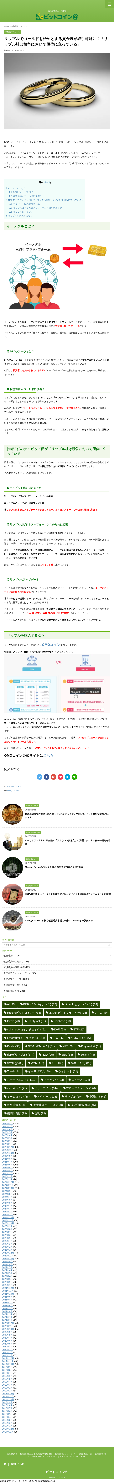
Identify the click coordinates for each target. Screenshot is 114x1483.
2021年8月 (7, 1300)
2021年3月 (7, 1314)
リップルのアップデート (23, 212)
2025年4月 (7, 1170)
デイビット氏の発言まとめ (24, 204)
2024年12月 (8, 1182)
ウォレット (68, 1071)
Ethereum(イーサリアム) (26, 1037)
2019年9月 (7, 1367)
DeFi (60, 1029)
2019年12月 (8, 1358)
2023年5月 (7, 1238)
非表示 (47, 182)
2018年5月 (7, 1414)
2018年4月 (7, 1417)
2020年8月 (7, 1335)
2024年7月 (7, 1197)
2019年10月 (8, 1364)
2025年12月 (8, 1147)
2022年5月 (7, 1273)
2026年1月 (7, 1144)
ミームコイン (18, 1096)
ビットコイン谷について (69, 1457)
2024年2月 (7, 1211)
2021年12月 (8, 1288)
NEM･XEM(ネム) (41, 1046)
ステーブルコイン (21, 1079)
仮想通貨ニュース (14, 786)
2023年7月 (7, 1232)
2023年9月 (7, 1226)
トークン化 (54, 1079)
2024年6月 (7, 1200)
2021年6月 (7, 1305)
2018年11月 (8, 1396)
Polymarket (91, 1046)
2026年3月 (7, 1138)
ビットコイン (46, 1088)
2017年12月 (8, 1429)
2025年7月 (7, 1162)
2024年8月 (7, 1194)
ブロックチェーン (81, 1088)
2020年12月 (8, 1323)
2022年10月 (8, 1258)
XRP (57, 1063)
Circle (13, 1021)
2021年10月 (8, 1294)
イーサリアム (39, 1071)
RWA (48, 1054)
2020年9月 (7, 1332)
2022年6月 (7, 1270)
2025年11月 (8, 1150)
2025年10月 (8, 1153)
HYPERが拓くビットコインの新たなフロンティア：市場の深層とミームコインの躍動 (68, 894)
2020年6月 (7, 1341)
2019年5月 (7, 1379)
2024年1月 (7, 1214)
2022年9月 (7, 1261)
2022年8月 (7, 1264)
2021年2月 (7, 1317)
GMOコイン (81, 1037)
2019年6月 (7, 1376)
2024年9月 (7, 1191)
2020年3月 (7, 1349)
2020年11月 (8, 1326)
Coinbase (62, 1021)
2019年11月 (8, 1361)
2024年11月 (8, 1185)
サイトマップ (52, 1457)
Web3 (37, 1063)
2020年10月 (8, 1329)
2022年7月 (7, 1267)
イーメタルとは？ (16, 188)
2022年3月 (7, 1279)
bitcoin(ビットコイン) (24, 1012)
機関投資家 (17, 1113)
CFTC (101, 1012)
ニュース (80, 1079)
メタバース (47, 1096)
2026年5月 (7, 1132)
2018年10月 (8, 1399)
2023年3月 (7, 1244)
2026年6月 (7, 1129)
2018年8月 (7, 1405)
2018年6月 (7, 1411)
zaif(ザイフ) (81, 1063)
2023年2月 (7, 1247)
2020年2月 (7, 1352)
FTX (58, 1037)
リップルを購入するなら (19, 216)
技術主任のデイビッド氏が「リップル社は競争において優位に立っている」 (45, 200)
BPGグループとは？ (21, 192)
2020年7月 (7, 1338)
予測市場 (97, 1096)
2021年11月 (8, 1291)
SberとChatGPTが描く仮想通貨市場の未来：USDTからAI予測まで (59, 920)
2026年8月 (7, 1123)
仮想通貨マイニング (13, 985)
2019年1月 (7, 1391)
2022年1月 (7, 1285)
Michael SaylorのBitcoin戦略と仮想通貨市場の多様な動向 (54, 867)
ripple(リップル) (13, 790)
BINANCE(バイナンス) (40, 1004)
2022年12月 (8, 1253)
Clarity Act (37, 1021)
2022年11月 (8, 1255)
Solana (87, 1054)
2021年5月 (7, 1308)
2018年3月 (7, 1420)
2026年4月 (7, 1135)
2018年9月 (7, 1402)
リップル (73, 1096)
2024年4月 (7, 1206)
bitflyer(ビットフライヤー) (68, 1012)
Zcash (13, 1071)
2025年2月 (7, 1176)
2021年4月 (7, 1311)
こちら (48, 755)
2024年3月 (7, 1209)
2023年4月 (7, 1241)
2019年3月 (7, 1385)
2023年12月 (8, 1217)
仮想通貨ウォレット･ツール (17, 973)
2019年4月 (7, 1382)
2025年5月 (7, 1167)
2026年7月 (7, 1126)
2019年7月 (7, 1373)
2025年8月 (7, 1159)
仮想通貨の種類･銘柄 (14, 967)
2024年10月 (8, 1188)
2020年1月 (7, 1355)
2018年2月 (7, 1423)
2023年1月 (7, 1250)
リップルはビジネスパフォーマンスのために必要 (35, 208)
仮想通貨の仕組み (12, 961)
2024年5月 (7, 1203)
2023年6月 (7, 1235)
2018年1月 (7, 1426)
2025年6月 (7, 1165)
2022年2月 (7, 1282)
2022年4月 (7, 1276)
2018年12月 (8, 1393)
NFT (68, 1046)
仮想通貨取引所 (11, 991)
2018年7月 (7, 1408)
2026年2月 (7, 1141)
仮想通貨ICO (9, 955)
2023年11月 (8, 1220)
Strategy (15, 1063)
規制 (40, 1113)
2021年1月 (7, 1320)
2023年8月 (7, 1229)
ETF (78, 1029)
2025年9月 (7, 1156)
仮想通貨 (16, 1104)
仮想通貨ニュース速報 (57, 1477)
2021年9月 (7, 1297)
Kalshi (13, 1046)
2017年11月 (8, 1432)
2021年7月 (7, 1302)
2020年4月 (7, 1346)
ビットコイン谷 (57, 1472)
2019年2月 (7, 1388)
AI (11, 1004)
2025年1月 (7, 1179)
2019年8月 (7, 1370)
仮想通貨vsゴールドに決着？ (25, 196)
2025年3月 (7, 1173)
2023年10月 (8, 1223)
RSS (83, 1457)
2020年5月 (7, 1344)
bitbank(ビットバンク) (81, 1004)
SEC (67, 1054)
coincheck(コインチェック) (27, 1029)
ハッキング (17, 1088)
